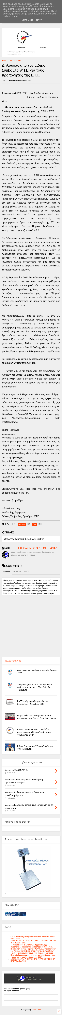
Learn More (27, 20)
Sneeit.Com (36, 1010)
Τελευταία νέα (13, 660)
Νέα (11, 60)
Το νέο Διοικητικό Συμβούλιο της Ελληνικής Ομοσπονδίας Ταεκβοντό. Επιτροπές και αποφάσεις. (32, 946)
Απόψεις (18, 60)
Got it (39, 20)
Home (4, 60)
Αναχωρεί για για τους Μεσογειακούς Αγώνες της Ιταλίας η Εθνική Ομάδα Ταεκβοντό (34, 687)
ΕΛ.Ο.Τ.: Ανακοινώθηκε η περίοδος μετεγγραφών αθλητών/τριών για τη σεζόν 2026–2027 (34, 732)
